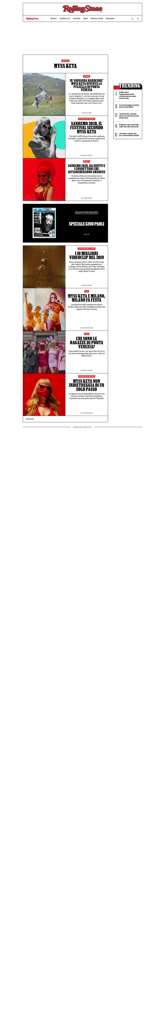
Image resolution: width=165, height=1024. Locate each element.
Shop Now (86, 234)
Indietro (30, 419)
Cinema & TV (65, 18)
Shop (85, 18)
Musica (54, 18)
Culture (76, 18)
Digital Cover (97, 18)
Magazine (110, 18)
